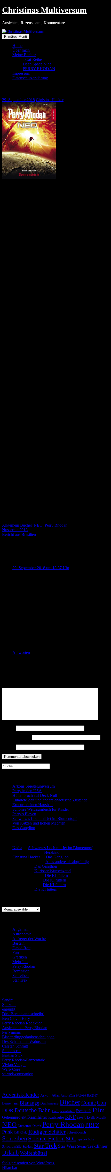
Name (8, 728)
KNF (70, 1117)
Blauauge (29, 1103)
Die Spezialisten (63, 1111)
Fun (15, 952)
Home (17, 45)
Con (101, 1103)
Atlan (56, 1095)
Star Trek (19, 980)
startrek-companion (17, 1074)
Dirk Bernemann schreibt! (23, 1014)
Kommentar (13, 685)
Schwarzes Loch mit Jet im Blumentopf (44, 818)
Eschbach (83, 1111)
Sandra (7, 1000)
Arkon (45, 1095)
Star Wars (67, 1146)
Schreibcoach (76, 1132)
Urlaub (10, 1152)
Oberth (37, 1126)
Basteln (18, 943)
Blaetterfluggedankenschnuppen (28, 1037)
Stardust (27, 1146)
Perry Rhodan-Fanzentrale (23, 1060)
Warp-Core (11, 1069)
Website (8, 747)
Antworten (21, 652)
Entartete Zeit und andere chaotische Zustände (50, 800)
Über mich (21, 50)
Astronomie (21, 934)
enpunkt (8, 1009)
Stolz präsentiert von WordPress (28, 1163)
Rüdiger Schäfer (47, 1132)
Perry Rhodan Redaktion (22, 1023)
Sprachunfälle (11, 1146)
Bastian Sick (12, 1055)
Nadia (17, 848)
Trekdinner (98, 1146)
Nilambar (9, 1167)
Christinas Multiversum (44, 10)
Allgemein (10, 525)
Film (98, 1109)
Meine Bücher (24, 55)
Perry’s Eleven (24, 814)
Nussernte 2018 (15, 530)
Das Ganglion (23, 828)
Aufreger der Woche (29, 938)
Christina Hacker (50, 100)
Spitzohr (9, 1004)
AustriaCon (68, 1095)
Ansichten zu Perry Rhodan (24, 1027)
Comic (88, 1103)
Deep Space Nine (37, 64)
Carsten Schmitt (15, 1046)
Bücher (26, 525)
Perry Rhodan (56, 525)
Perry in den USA (27, 791)
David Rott (21, 948)
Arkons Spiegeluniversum (33, 786)
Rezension (20, 971)
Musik (101, 1117)
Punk (7, 1132)
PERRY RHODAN (39, 68)
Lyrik (91, 1117)
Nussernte (24, 1126)
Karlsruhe (56, 1117)
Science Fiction (46, 1138)
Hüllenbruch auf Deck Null (34, 795)
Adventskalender (20, 1095)
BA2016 (81, 1095)
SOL (71, 1139)
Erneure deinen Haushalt (32, 804)
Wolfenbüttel (33, 1153)
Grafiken (19, 957)
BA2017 (92, 1095)
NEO (38, 525)
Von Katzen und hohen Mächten (38, 823)
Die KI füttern (56, 875)
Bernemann (10, 1103)
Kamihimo (37, 1117)
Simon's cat (11, 1051)
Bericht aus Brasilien (19, 534)
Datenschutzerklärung (30, 78)
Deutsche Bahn (32, 1110)
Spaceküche (85, 1139)
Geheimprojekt (14, 1117)
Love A (81, 1117)
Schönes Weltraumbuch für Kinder (40, 809)
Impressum (21, 73)
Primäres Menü (15, 36)
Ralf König (20, 1132)
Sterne (81, 1146)
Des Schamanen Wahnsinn (24, 1041)
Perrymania (11, 1032)
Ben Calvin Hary (16, 1018)
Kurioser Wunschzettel (52, 871)
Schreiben (20, 975)
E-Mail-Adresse (16, 737)
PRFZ (92, 1124)
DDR (7, 1110)
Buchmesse (49, 1103)
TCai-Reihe (32, 59)
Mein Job (20, 962)
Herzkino (51, 852)
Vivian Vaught (14, 1064)
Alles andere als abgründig (67, 861)
